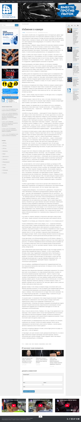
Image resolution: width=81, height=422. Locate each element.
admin (23, 32)
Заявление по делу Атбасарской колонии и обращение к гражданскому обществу (76, 95)
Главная (3, 1)
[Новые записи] (68, 25)
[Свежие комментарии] (74, 25)
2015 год (4, 142)
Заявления (5, 159)
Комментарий (26, 374)
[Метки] (77, 25)
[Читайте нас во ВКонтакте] (76, 419)
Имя (24, 382)
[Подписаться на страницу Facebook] (70, 419)
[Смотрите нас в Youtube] (78, 419)
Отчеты (4, 164)
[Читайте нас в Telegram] (72, 419)
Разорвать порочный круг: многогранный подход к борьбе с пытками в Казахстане (35, 1)
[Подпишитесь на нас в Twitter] (74, 419)
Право (35, 20)
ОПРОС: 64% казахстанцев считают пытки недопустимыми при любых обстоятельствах (76, 70)
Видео (41, 20)
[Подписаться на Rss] (68, 419)
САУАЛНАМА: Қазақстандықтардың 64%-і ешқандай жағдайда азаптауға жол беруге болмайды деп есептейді (76, 55)
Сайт (24, 386)
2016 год (4, 145)
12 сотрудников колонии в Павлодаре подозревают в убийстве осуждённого (9, 130)
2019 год (4, 148)
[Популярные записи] (71, 25)
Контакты (8, 1)
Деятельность (17, 20)
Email (45, 382)
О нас (13, 1)
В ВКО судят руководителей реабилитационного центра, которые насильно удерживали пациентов (56, 361)
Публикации (9, 20)
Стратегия (52, 20)
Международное (6, 161)
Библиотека (30, 20)
